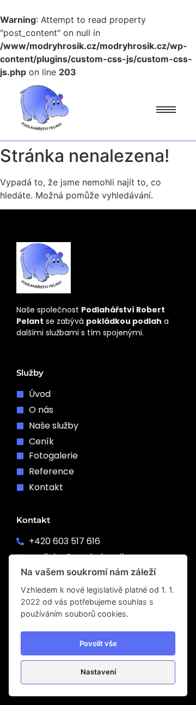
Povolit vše (98, 643)
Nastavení (98, 671)
